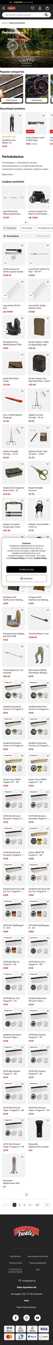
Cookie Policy (40, 558)
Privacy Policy (17, 558)
